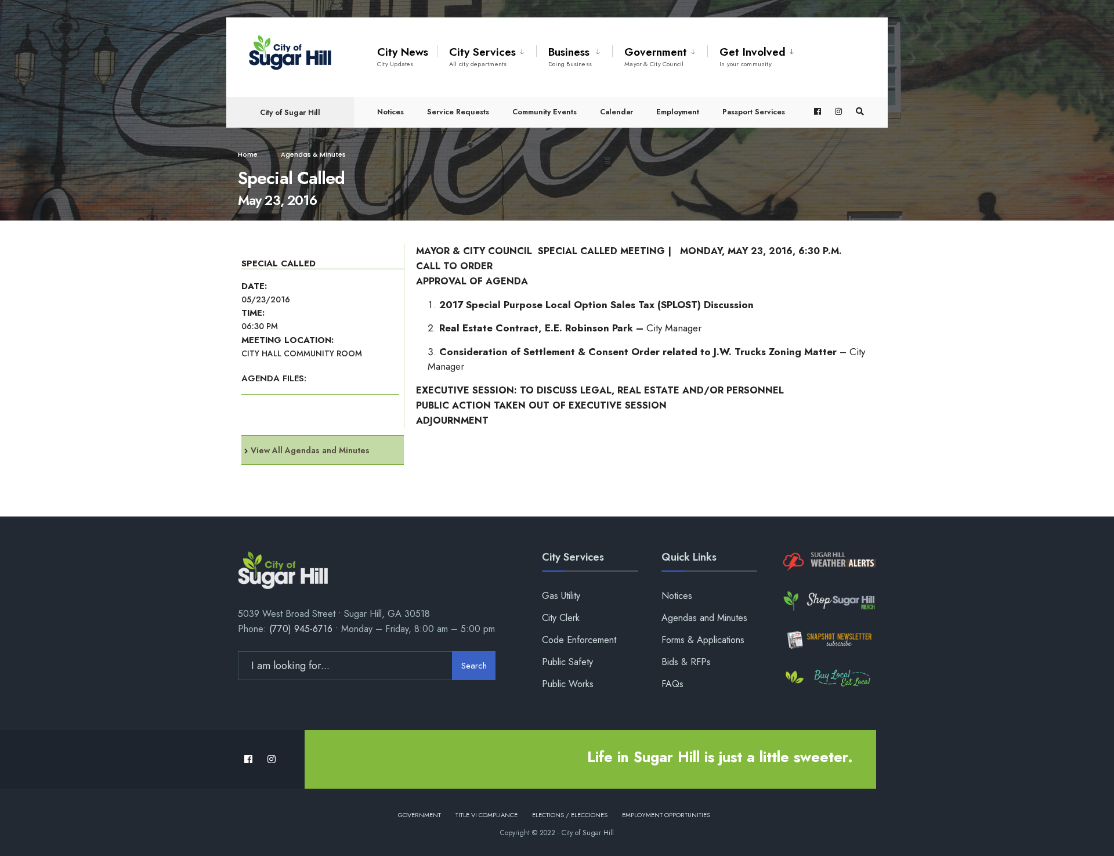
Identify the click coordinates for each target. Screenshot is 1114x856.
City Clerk (561, 617)
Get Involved (752, 56)
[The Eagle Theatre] (828, 678)
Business (570, 56)
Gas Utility (561, 595)
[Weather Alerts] (828, 562)
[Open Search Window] (859, 112)
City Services (482, 56)
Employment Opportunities (666, 814)
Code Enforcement (579, 639)
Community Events (544, 111)
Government (655, 56)
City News (402, 56)
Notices (390, 111)
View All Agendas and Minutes (310, 450)
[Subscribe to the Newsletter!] (828, 640)
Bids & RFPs (686, 662)
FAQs (672, 684)
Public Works (568, 684)
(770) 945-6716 (300, 628)
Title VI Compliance (486, 814)
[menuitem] (486, 54)
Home (248, 154)
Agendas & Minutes (313, 154)
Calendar (616, 111)
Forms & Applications (702, 639)
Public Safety (567, 662)
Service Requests (458, 111)
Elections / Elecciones (569, 814)
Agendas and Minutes (704, 617)
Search (474, 665)
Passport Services (753, 111)
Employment (677, 111)
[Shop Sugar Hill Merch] (828, 601)
